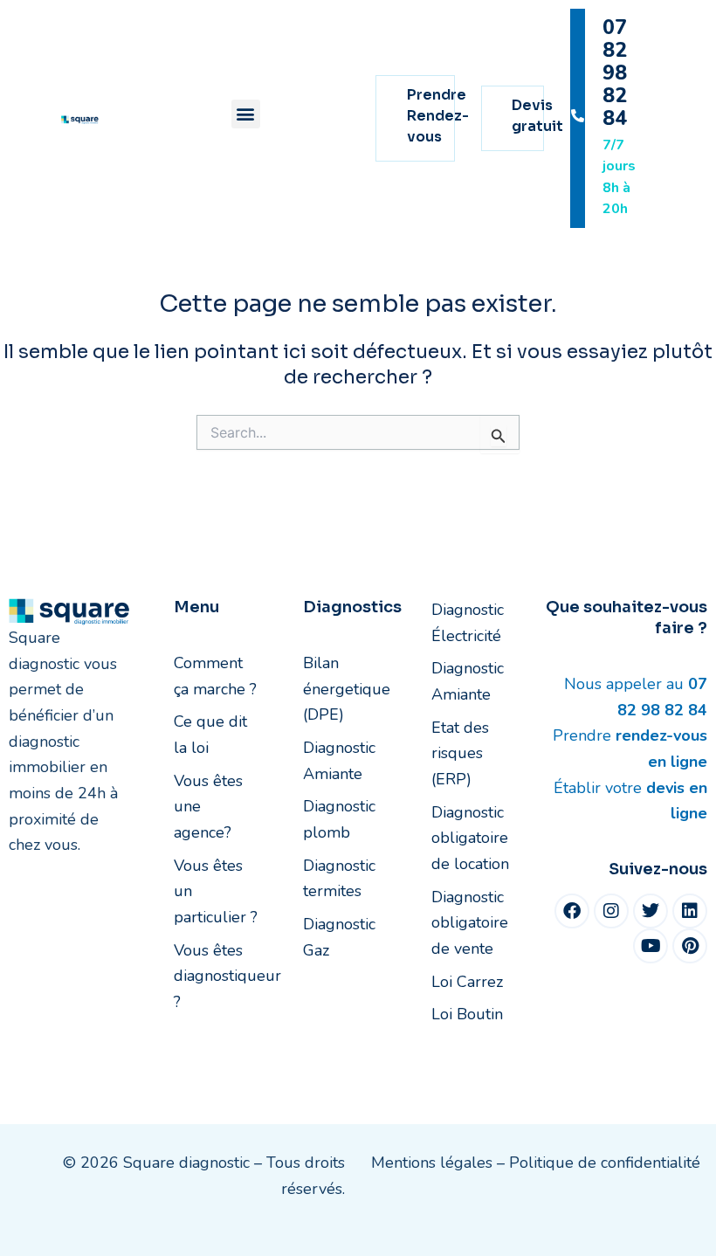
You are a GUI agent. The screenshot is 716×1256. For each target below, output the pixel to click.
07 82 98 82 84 (614, 73)
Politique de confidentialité (604, 1162)
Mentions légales (431, 1162)
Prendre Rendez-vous (438, 116)
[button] (245, 114)
